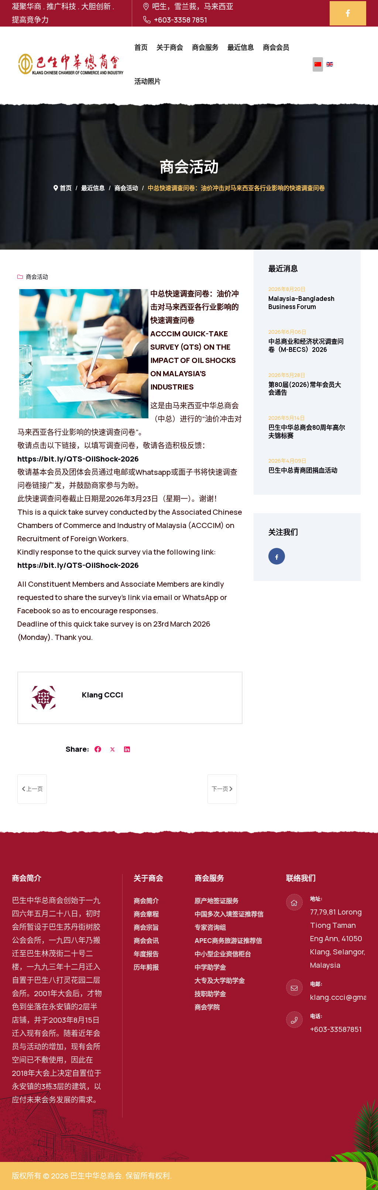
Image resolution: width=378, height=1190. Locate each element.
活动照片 (147, 81)
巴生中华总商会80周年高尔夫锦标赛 (306, 431)
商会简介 (146, 900)
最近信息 (240, 47)
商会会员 (276, 47)
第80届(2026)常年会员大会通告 (304, 388)
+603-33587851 (336, 1029)
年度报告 (146, 954)
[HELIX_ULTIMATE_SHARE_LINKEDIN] (127, 749)
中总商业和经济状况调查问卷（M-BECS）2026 (306, 345)
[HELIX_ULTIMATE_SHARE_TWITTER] (112, 749)
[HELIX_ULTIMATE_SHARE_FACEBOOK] (97, 749)
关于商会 (170, 47)
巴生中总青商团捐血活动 (302, 470)
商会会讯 (146, 940)
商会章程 (146, 914)
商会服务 (205, 47)
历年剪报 (146, 967)
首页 (141, 47)
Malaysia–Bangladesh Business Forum (301, 302)
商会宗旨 (146, 927)
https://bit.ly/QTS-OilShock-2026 (78, 459)
